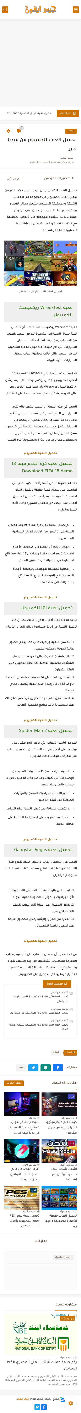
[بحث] (5, 9)
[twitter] (37, 1407)
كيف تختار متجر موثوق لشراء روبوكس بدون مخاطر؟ (61, 1128)
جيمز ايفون (22, 1399)
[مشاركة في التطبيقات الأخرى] (21, 1067)
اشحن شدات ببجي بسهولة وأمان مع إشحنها (64, 1175)
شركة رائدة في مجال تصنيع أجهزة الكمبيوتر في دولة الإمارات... (24, 1128)
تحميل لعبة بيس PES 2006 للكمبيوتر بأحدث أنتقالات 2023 (24, 1221)
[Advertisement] (40, 63)
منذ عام (32, 1118)
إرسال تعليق (63, 1257)
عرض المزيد (14, 1083)
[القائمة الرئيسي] (76, 9)
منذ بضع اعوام (58, 992)
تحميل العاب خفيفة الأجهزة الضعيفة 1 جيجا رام (60, 1221)
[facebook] (44, 1407)
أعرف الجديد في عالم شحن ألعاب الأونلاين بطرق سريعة (24, 1175)
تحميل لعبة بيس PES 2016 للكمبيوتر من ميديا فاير (38, 1013)
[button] (58, 1067)
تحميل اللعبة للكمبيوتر (40, 453)
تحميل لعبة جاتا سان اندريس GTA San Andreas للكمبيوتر (29, 115)
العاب (71, 131)
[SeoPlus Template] (62, 1399)
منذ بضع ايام (68, 1118)
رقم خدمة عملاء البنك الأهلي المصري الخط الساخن (42, 1366)
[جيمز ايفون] (40, 9)
